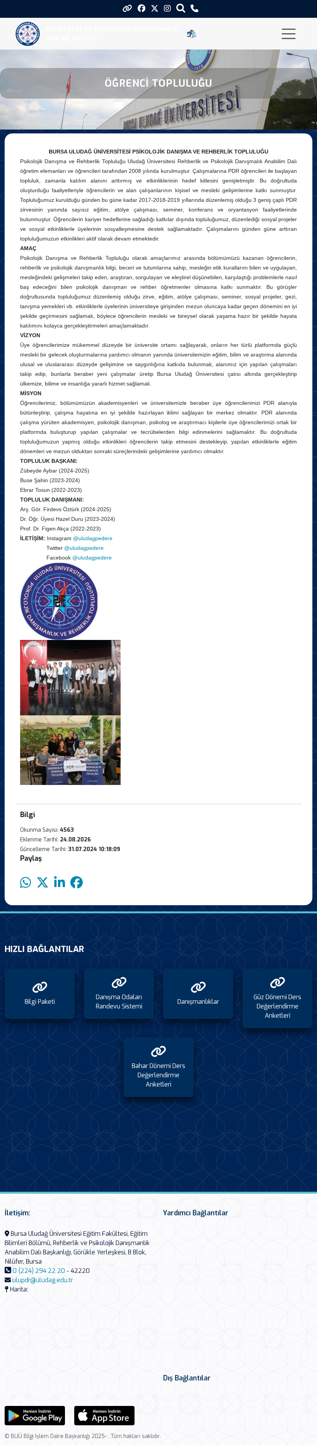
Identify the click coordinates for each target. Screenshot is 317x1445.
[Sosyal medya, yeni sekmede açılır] (141, 8)
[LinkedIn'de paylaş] (59, 883)
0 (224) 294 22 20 (39, 1271)
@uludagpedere (92, 538)
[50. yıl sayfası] (191, 34)
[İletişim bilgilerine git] (194, 8)
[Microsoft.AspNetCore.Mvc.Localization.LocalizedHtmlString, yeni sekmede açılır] (35, 1415)
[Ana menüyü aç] (288, 34)
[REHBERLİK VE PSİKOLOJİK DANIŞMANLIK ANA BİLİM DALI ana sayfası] (27, 33)
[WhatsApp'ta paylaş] (25, 883)
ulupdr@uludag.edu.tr (42, 1280)
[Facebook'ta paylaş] (76, 883)
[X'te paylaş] (42, 883)
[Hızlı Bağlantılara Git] (127, 8)
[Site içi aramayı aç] (180, 8)
